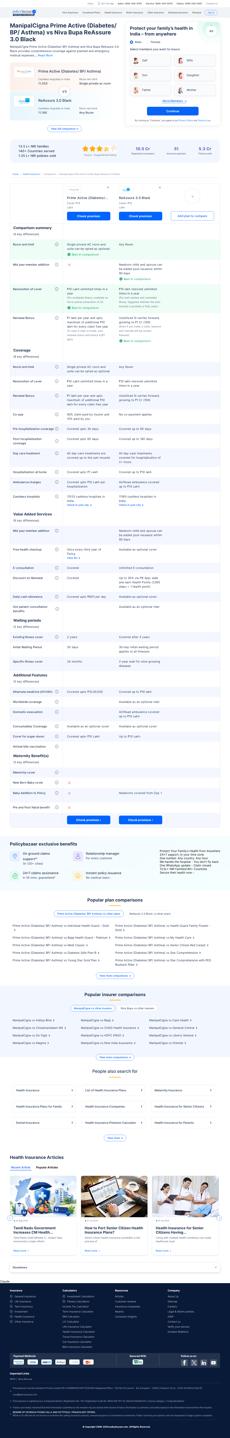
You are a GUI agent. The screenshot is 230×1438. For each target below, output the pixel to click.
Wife (190, 60)
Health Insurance (31, 174)
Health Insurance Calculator (79, 1331)
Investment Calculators (80, 1296)
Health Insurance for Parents (174, 1122)
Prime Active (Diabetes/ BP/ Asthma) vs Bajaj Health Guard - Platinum (60, 937)
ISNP (171, 1316)
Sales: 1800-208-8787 (130, 3)
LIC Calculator (71, 1321)
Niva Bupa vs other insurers (137, 1008)
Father (146, 90)
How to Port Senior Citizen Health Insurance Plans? (114, 1230)
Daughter (193, 75)
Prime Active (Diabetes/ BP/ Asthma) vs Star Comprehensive (156, 952)
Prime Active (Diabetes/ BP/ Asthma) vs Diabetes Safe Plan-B (54, 952)
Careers (172, 1306)
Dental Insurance (27, 1122)
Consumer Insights (126, 1316)
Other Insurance (24, 1321)
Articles (119, 1296)
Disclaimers (20, 1267)
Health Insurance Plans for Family (39, 1106)
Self (144, 60)
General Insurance (25, 1296)
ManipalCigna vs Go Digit (30, 1035)
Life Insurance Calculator (77, 1326)
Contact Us (211, 3)
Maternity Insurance (168, 1090)
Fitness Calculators (78, 1301)
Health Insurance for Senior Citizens (179, 1106)
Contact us (174, 1321)
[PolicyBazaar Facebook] (184, 1362)
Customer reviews (125, 1301)
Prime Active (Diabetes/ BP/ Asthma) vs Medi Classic (49, 945)
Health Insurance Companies (105, 1106)
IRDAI (12, 1379)
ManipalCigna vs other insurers (93, 1008)
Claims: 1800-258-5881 (189, 3)
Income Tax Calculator (76, 1306)
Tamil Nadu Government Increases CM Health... (34, 1230)
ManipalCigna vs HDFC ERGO (101, 1035)
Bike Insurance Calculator (77, 1346)
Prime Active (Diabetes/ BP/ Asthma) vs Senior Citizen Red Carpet (160, 945)
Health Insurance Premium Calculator (110, 1122)
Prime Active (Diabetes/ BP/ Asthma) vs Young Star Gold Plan (55, 960)
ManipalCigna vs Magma (29, 1043)
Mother (191, 90)
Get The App (107, 3)
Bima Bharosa (25, 1379)
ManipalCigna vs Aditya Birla (32, 1020)
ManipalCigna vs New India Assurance (107, 1043)
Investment (21, 1311)
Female (155, 42)
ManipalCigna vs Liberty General (171, 1035)
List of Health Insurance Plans (105, 1090)
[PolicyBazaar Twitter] (194, 1362)
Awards (119, 1311)
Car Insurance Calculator (77, 1341)
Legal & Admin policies (181, 1311)
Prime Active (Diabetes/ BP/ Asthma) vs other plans (88, 913)
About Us (173, 1296)
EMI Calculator (71, 1316)
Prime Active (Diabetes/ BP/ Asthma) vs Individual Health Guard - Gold (61, 925)
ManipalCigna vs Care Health (169, 1020)
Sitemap (172, 1301)
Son (144, 75)
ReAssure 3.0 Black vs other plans (150, 913)
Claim (90, 3)
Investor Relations (178, 1331)
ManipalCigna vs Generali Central (171, 1028)
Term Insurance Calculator (78, 1311)
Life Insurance (23, 1301)
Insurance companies (127, 1306)
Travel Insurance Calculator (79, 1336)
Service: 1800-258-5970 (159, 3)
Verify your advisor (179, 1326)
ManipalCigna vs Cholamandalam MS (38, 1028)
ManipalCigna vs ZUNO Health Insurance (108, 1028)
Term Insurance (24, 1306)
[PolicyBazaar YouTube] (213, 1362)
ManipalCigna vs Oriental (166, 1043)
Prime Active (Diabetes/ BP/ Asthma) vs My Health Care (153, 937)
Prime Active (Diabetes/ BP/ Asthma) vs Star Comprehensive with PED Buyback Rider (163, 962)
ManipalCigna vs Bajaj (96, 1020)
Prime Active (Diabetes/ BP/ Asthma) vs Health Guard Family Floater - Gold (162, 928)
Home (16, 174)
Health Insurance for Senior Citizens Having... (180, 1230)
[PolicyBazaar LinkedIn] (203, 1362)
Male (138, 42)
